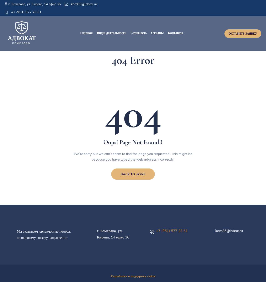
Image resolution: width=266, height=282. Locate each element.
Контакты (175, 33)
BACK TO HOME (133, 174)
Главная (86, 33)
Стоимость (139, 33)
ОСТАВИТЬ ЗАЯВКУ (243, 33)
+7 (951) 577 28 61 (26, 12)
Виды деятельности (111, 33)
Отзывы (157, 33)
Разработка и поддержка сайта (133, 276)
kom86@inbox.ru (83, 4)
